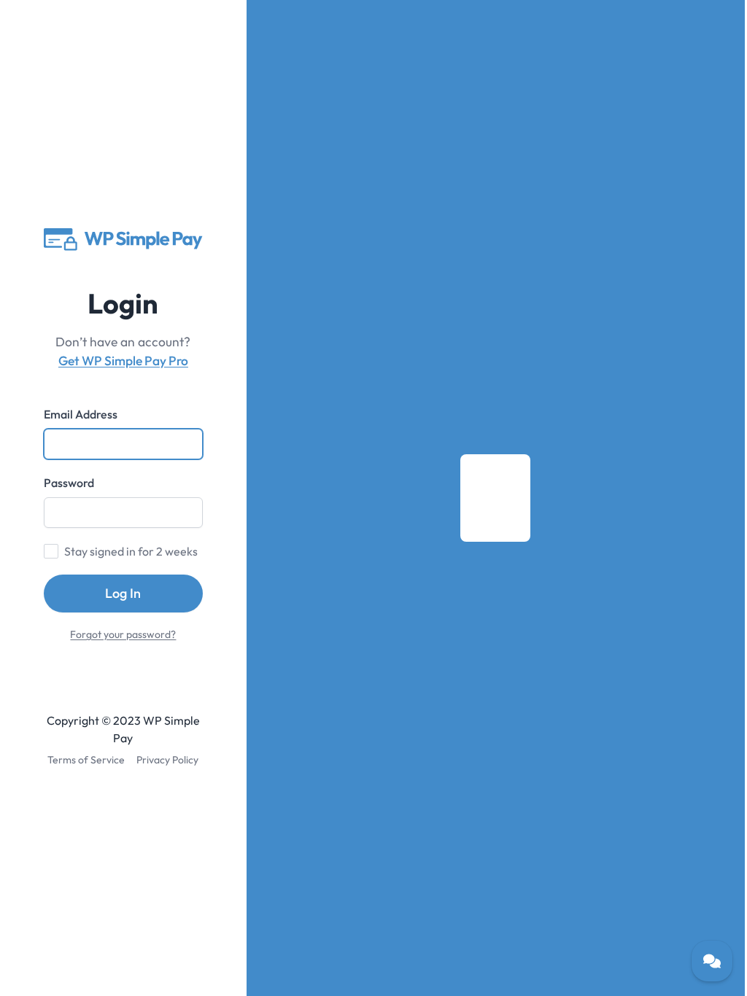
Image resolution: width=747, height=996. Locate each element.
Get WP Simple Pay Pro (123, 361)
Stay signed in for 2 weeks (131, 551)
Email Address (80, 414)
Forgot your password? (123, 634)
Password (69, 482)
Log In (123, 593)
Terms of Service (86, 759)
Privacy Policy (167, 759)
